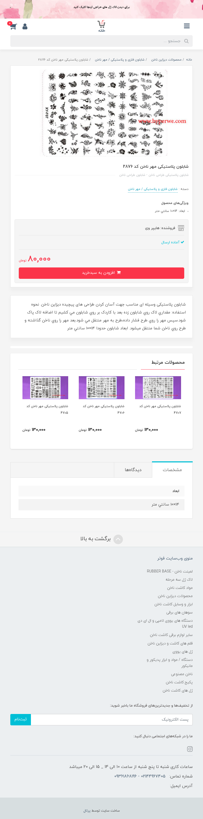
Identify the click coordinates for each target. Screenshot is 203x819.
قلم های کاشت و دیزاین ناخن (170, 643)
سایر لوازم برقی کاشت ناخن (171, 635)
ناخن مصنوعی (182, 674)
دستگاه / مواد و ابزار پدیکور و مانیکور (170, 662)
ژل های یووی (182, 651)
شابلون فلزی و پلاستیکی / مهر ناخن (153, 189)
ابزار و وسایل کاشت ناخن (173, 604)
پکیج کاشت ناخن (179, 682)
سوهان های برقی (179, 612)
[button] (16, 26)
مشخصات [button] (172, 470)
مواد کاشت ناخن (180, 587)
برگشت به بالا (96, 539)
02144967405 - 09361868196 (139, 776)
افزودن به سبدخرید (99, 273)
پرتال (87, 810)
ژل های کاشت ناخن (178, 690)
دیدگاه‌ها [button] (133, 470)
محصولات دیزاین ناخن (175, 596)
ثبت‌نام (21, 719)
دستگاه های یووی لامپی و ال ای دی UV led (165, 623)
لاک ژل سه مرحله (179, 579)
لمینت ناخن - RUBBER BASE (170, 571)
